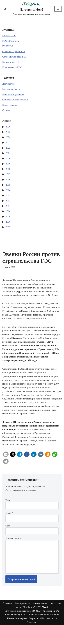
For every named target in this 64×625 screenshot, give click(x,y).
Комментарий (13, 538)
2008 (8, 221)
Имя (8, 500)
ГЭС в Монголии (10, 40)
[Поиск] (5, 9)
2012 (8, 200)
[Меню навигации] (58, 9)
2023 (8, 142)
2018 (8, 168)
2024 (8, 137)
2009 (8, 216)
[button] (6, 454)
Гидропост (34, 618)
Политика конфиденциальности (43, 614)
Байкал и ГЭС (9, 35)
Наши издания (9, 104)
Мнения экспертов (11, 88)
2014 (8, 189)
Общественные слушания (15, 99)
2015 (8, 184)
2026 (8, 126)
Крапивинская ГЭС (12, 67)
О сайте (6, 110)
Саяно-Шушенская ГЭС (14, 56)
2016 (8, 179)
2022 (8, 147)
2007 (8, 226)
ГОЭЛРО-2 (7, 46)
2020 (8, 158)
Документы (8, 83)
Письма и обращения (13, 94)
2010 (8, 211)
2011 (8, 205)
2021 (8, 153)
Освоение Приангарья (13, 51)
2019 (8, 163)
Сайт (7, 525)
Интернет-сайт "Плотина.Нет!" (32, 603)
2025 (8, 131)
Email (9, 512)
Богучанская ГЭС (11, 61)
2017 (8, 174)
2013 (8, 195)
